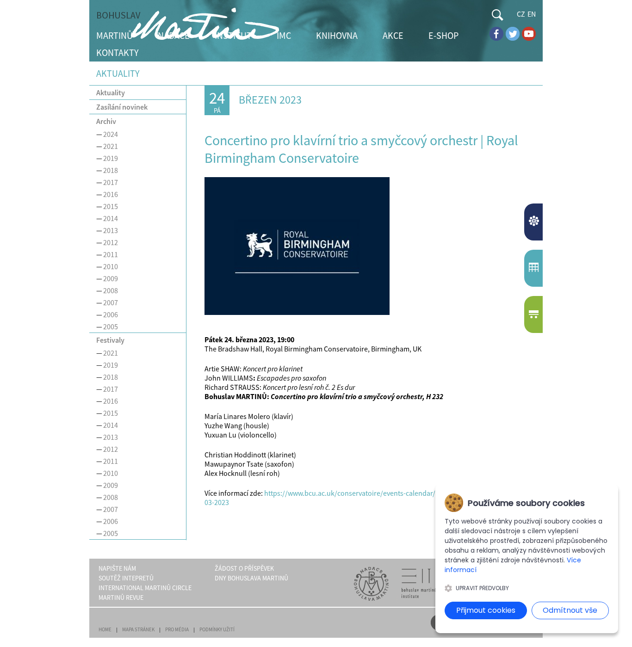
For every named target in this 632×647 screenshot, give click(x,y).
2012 (110, 242)
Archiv (106, 121)
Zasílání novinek (122, 106)
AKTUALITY (534, 221)
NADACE (174, 35)
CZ (521, 13)
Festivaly (110, 340)
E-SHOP (443, 35)
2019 (110, 158)
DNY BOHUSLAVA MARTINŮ (251, 578)
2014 (110, 218)
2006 (110, 314)
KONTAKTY (117, 52)
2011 (110, 254)
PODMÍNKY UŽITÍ (217, 629)
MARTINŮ (114, 35)
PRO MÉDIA (177, 629)
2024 (110, 134)
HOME (105, 629)
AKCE (393, 35)
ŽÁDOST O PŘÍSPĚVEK (244, 568)
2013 (110, 230)
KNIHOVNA (337, 35)
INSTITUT (233, 35)
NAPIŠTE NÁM (117, 568)
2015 (110, 206)
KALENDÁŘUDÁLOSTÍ (534, 268)
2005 (110, 326)
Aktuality (110, 92)
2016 (110, 194)
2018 (110, 170)
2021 (110, 146)
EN (531, 13)
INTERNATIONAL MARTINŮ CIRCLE (145, 588)
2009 (110, 278)
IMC (284, 35)
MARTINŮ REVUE (121, 597)
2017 (110, 182)
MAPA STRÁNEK (138, 629)
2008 (110, 290)
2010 (110, 266)
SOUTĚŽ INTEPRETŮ (126, 578)
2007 (110, 302)
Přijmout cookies (485, 610)
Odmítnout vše (570, 610)
